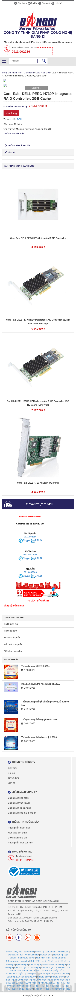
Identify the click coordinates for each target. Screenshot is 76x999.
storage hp (58, 954)
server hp (39, 951)
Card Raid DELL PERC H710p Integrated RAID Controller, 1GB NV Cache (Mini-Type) (38, 403)
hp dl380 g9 (35, 964)
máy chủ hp (59, 970)
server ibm (51, 951)
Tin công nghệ (10, 631)
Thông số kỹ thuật (19, 145)
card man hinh (43, 958)
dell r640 (61, 983)
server (9, 951)
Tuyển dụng (13, 778)
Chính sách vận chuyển (19, 803)
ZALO (38, 540)
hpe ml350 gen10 (46, 983)
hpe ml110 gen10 (28, 983)
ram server (60, 967)
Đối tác (11, 773)
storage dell (46, 954)
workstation (63, 951)
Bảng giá (45, 3)
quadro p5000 (47, 973)
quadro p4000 (62, 973)
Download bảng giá (17, 838)
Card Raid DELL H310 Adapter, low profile (38, 483)
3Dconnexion (12, 961)
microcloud (35, 970)
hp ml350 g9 (47, 967)
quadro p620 (18, 989)
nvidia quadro (58, 958)
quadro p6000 (31, 973)
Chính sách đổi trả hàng (19, 808)
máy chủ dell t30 (62, 989)
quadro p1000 (29, 977)
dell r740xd (18, 986)
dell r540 (50, 986)
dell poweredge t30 (43, 989)
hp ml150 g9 (34, 967)
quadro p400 (57, 977)
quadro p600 (43, 977)
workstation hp (32, 954)
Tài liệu (12, 152)
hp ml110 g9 (20, 967)
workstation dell (15, 954)
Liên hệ (58, 3)
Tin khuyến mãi (11, 624)
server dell (29, 951)
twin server (22, 970)
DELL (20, 119)
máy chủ (18, 951)
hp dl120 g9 (47, 961)
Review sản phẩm (12, 637)
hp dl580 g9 (48, 964)
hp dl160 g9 (60, 961)
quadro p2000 (14, 977)
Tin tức (34, 3)
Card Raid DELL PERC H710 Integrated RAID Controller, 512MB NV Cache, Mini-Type (38, 322)
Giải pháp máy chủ (13, 651)
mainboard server (26, 958)
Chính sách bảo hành (18, 798)
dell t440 (60, 986)
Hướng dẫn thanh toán (19, 828)
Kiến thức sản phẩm (13, 644)
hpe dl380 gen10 (20, 980)
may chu (25, 961)
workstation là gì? (14, 973)
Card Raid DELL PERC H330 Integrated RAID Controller (38, 238)
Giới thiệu (22, 3)
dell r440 (40, 986)
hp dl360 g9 (22, 964)
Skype (26, 540)
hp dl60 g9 (60, 964)
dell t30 (29, 989)
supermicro (47, 970)
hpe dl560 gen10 (56, 980)
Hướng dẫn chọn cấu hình (20, 842)
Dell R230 (35, 961)
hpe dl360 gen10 (38, 980)
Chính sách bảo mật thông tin (22, 813)
